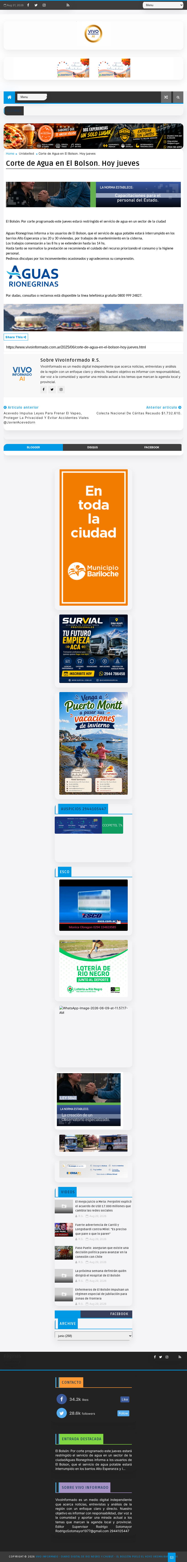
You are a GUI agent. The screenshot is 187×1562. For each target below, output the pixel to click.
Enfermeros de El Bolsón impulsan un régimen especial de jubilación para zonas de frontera (102, 1294)
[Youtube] (52, 5)
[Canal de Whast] (60, 5)
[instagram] (44, 5)
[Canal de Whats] (172, 1355)
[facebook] (28, 5)
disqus (92, 447)
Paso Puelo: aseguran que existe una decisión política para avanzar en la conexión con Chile (102, 1252)
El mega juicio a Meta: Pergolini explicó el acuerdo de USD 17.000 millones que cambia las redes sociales (103, 1206)
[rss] (68, 5)
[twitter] (36, 5)
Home (10, 153)
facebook (151, 447)
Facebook (119, 1314)
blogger (33, 447)
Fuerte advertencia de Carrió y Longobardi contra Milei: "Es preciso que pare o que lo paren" (101, 1229)
